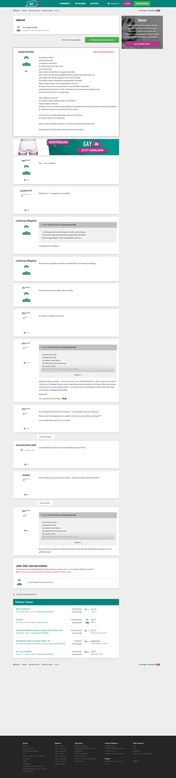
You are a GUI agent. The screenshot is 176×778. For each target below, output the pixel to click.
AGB (24, 761)
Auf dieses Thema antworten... (42, 582)
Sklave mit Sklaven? (23, 609)
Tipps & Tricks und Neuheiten (143, 753)
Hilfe (134, 748)
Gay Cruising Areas (81, 753)
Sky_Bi (93, 609)
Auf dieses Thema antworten (102, 40)
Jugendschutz (38, 766)
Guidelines (26, 759)
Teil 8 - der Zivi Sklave (24, 651)
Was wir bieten (40, 756)
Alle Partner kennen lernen (114, 761)
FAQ (134, 746)
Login (127, 4)
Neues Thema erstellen (72, 40)
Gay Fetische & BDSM (45, 612)
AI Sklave (19, 620)
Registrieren (142, 4)
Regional (58, 743)
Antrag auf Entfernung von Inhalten (35, 769)
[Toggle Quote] (42, 225)
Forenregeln (143, 10)
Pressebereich (109, 746)
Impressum (27, 764)
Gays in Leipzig (60, 761)
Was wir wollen (28, 756)
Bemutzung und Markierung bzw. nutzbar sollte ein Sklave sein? (39, 630)
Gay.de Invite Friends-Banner (114, 753)
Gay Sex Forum (43, 30)
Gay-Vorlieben (79, 761)
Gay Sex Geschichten (45, 654)
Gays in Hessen (60, 764)
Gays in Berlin (59, 746)
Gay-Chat (26, 746)
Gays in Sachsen (60, 759)
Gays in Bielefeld (60, 751)
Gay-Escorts (79, 751)
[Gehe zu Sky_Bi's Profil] (87, 610)
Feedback (136, 751)
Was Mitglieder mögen (30, 751)
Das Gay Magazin (29, 748)
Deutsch (114, 3)
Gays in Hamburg (61, 748)
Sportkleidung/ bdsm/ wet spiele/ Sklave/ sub (33, 641)
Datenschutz (27, 766)
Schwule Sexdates (81, 746)
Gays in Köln (59, 753)
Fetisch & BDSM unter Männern (85, 748)
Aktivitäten (153, 10)
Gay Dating (79, 743)
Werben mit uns (110, 751)
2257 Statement (28, 771)
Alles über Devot (142, 44)
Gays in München (61, 756)
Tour (24, 753)
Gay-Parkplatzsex (80, 756)
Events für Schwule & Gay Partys (86, 759)
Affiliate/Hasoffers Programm (115, 748)
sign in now (68, 569)
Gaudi (107, 764)
